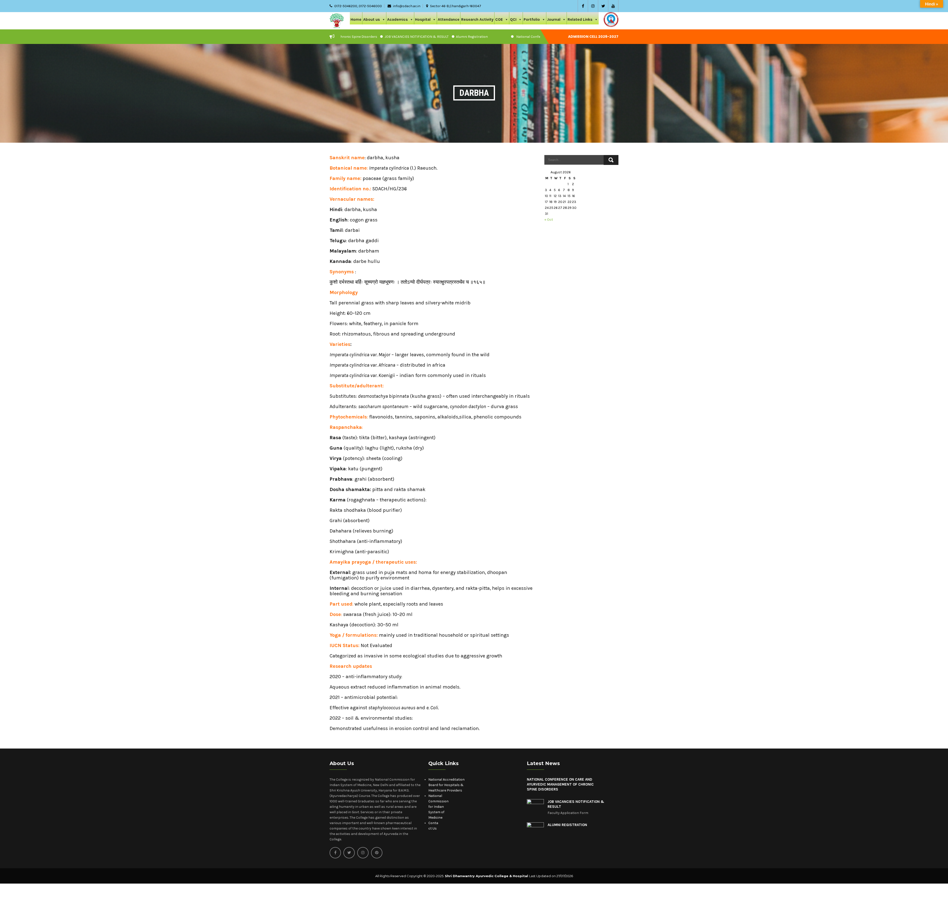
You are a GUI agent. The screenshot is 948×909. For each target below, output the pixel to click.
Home (356, 19)
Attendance (448, 19)
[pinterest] (376, 852)
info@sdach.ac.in (406, 6)
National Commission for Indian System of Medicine (438, 807)
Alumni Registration (424, 37)
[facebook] (583, 6)
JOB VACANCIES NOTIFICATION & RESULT (369, 37)
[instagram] (593, 6)
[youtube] (613, 6)
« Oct (548, 219)
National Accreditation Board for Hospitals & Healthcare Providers (446, 784)
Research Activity (477, 19)
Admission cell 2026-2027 (593, 36)
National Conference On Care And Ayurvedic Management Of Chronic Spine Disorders (537, 37)
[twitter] (603, 6)
